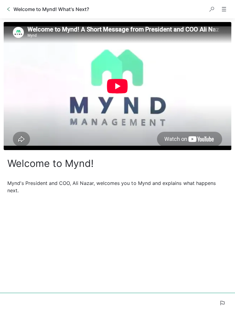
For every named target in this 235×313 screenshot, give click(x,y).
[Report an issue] (222, 302)
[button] (211, 9)
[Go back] (8, 9)
